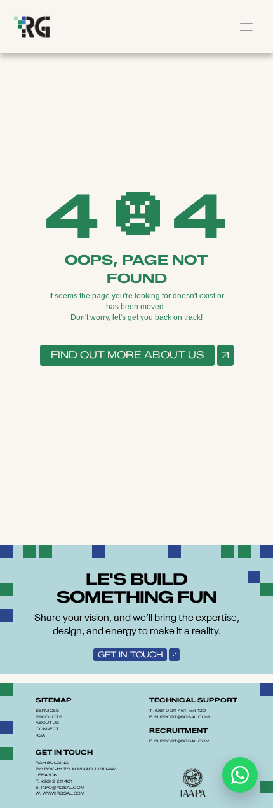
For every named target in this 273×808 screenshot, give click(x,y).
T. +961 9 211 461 (54, 781)
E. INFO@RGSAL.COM (60, 787)
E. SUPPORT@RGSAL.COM (179, 717)
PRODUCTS (49, 717)
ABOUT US (47, 722)
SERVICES (47, 710)
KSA (40, 735)
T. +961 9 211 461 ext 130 (177, 710)
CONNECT (47, 729)
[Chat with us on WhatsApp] (240, 775)
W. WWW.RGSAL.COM (60, 793)
